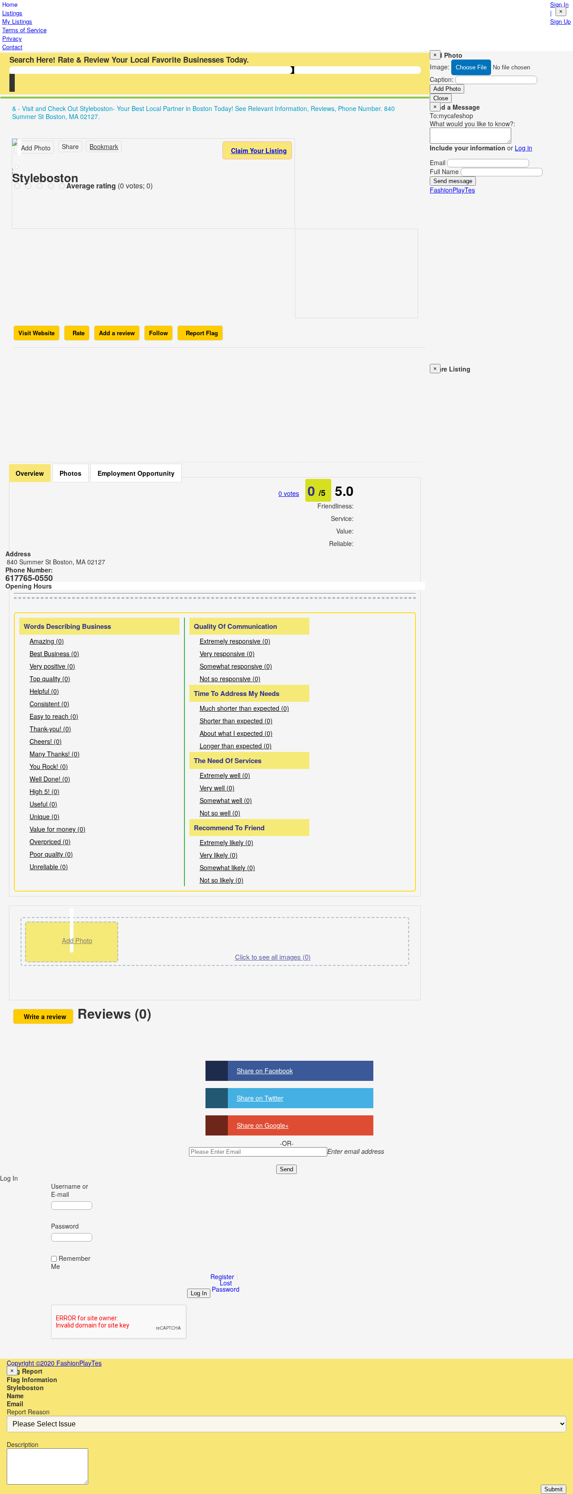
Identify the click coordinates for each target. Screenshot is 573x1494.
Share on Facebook (265, 1070)
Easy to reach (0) (54, 716)
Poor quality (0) (51, 853)
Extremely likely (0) (226, 842)
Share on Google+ (263, 1125)
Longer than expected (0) (236, 745)
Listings (12, 13)
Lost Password (225, 1286)
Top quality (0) (50, 678)
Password (65, 1226)
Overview (30, 473)
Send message (452, 181)
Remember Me (70, 1262)
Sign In (559, 4)
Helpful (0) (44, 691)
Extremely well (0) (225, 775)
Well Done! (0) (50, 778)
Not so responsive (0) (230, 678)
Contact (12, 47)
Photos (70, 473)
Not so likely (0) (222, 879)
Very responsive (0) (227, 653)
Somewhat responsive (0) (236, 666)
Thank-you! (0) (50, 728)
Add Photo (447, 88)
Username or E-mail (69, 1190)
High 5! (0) (45, 791)
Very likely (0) (219, 854)
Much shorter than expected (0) (244, 708)
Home (9, 4)
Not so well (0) (220, 812)
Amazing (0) (47, 640)
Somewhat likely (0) (227, 867)
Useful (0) (43, 803)
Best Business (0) (54, 653)
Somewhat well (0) (226, 800)
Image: (439, 66)
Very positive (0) (52, 666)
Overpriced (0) (50, 841)
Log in (523, 147)
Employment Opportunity (136, 473)
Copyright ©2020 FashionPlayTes (54, 1362)
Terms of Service (24, 30)
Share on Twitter (260, 1097)
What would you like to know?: (472, 123)
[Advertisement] (219, 402)
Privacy (12, 38)
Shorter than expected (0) (236, 720)
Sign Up (560, 21)
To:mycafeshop (451, 115)
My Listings (17, 21)
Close (440, 98)
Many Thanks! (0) (55, 753)
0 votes (288, 493)
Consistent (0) (49, 703)
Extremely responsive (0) (235, 640)
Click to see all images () (273, 956)
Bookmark (104, 146)
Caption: (441, 79)
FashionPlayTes (452, 189)
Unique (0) (45, 816)
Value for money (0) (58, 828)
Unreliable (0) (49, 866)
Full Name (444, 171)
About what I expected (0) (236, 733)
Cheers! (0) (46, 741)
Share (70, 146)
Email (437, 162)
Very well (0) (217, 787)
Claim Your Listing (259, 150)
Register (222, 1276)
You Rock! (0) (49, 766)
